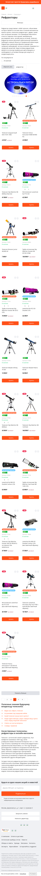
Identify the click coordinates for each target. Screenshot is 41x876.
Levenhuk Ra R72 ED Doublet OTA (28, 309)
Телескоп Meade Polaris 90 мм (30, 368)
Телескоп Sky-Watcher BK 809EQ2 (10, 426)
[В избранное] (15, 102)
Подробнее (23, 874)
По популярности (7, 58)
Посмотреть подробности (30, 2)
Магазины (24, 843)
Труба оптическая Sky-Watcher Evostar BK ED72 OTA (10, 310)
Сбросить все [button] (7, 67)
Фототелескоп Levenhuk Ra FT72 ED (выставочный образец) (10, 604)
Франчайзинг (13, 846)
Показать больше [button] (20, 693)
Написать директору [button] (21, 818)
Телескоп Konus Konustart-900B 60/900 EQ (29, 134)
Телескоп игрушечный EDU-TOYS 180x (9, 134)
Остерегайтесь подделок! (28, 846)
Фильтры (20, 23)
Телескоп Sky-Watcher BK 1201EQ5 (30, 426)
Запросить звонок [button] (21, 813)
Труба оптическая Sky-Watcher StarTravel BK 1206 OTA (29, 484)
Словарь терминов (10, 726)
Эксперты (4, 846)
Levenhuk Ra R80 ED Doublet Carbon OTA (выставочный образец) (30, 543)
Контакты (32, 843)
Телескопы (17, 14)
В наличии (7, 61)
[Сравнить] (18, 102)
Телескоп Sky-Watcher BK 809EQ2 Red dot (10, 193)
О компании (5, 836)
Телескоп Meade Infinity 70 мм (9, 368)
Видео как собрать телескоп (13, 711)
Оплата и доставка (17, 836)
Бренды (16, 843)
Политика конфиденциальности (10, 870)
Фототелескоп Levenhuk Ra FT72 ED (30, 193)
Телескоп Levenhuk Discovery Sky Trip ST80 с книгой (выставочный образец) (30, 605)
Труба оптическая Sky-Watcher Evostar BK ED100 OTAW (29, 251)
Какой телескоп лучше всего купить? (16, 716)
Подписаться (20, 794)
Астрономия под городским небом (15, 713)
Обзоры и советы (7, 843)
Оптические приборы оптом (10, 840)
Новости (24, 840)
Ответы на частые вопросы (13, 723)
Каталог (10, 14)
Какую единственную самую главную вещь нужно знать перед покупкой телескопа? (21, 719)
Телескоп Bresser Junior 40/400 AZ (9, 250)
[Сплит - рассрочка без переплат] (5, 123)
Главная (3, 14)
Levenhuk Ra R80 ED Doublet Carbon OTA (8, 483)
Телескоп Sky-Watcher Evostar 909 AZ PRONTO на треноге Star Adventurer (9, 544)
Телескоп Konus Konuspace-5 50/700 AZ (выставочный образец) (10, 665)
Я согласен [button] (33, 874)
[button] (12, 96)
